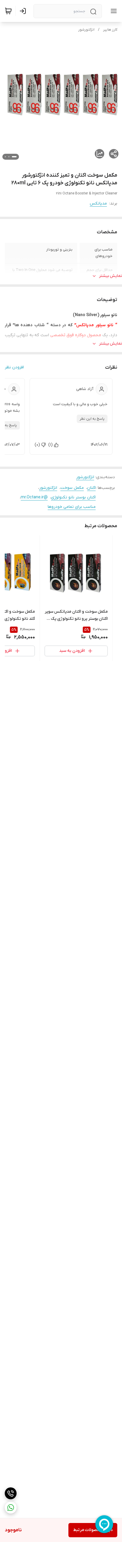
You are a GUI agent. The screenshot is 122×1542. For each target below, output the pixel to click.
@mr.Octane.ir (34, 497)
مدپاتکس (98, 203)
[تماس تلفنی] (11, 1493)
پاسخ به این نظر (92, 418)
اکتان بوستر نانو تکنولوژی (73, 497)
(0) (37, 445)
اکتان (91, 488)
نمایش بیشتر (110, 276)
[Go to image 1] (14, 156)
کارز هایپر (110, 29)
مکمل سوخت (72, 488)
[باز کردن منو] (112, 11)
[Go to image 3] (5, 156)
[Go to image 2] (8, 156)
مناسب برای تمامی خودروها (72, 507)
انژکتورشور (86, 29)
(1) (50, 445)
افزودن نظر (14, 367)
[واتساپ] (11, 1508)
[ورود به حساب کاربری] (24, 11)
